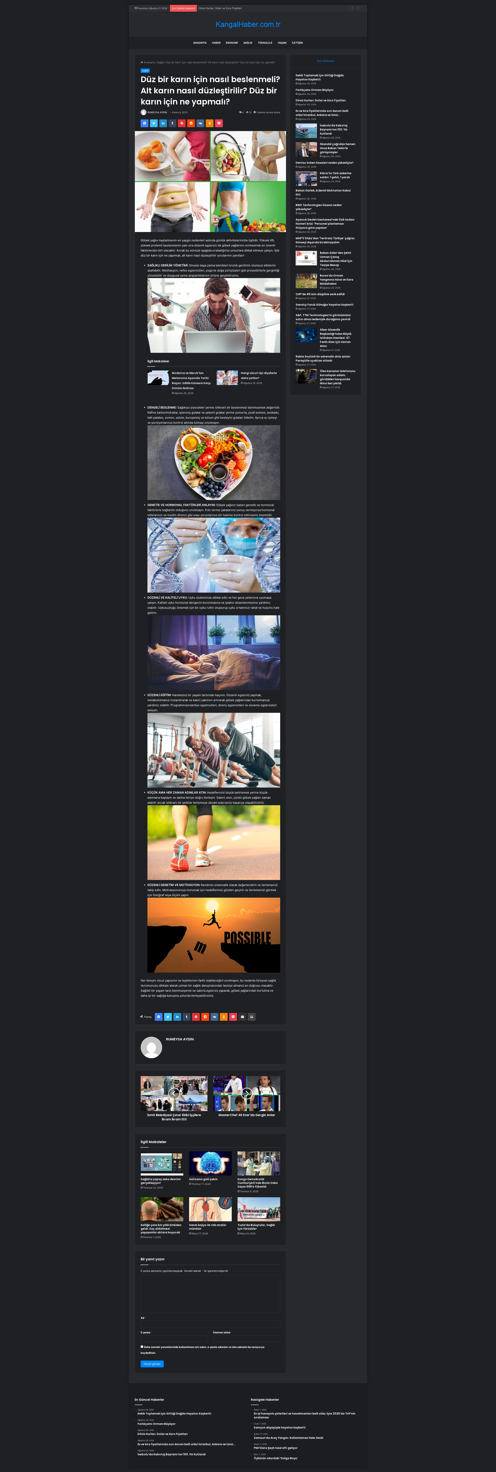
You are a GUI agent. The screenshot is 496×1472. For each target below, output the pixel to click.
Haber (216, 42)
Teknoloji (265, 42)
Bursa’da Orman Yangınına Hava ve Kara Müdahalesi (336, 280)
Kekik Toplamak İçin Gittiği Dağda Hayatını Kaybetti (320, 77)
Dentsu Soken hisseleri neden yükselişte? (325, 163)
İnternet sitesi (221, 1332)
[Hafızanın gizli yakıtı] (210, 1163)
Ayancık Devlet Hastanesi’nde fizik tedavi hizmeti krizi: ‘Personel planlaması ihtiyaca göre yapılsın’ (325, 224)
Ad (143, 1317)
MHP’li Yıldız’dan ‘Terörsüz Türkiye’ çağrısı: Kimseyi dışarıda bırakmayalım (325, 240)
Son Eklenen (325, 61)
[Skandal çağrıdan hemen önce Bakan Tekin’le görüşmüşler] (306, 149)
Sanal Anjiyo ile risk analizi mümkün (207, 1227)
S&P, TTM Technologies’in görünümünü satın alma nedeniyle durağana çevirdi (323, 317)
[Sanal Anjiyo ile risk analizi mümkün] (210, 1209)
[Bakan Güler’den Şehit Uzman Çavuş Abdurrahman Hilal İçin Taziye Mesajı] (306, 258)
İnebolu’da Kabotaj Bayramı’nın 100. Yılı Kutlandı (333, 129)
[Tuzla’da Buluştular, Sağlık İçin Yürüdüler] (259, 1209)
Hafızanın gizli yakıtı (203, 1179)
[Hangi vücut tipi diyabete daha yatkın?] (227, 377)
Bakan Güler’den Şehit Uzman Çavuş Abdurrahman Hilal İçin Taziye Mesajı (336, 259)
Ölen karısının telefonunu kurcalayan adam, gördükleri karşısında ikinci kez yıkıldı (337, 377)
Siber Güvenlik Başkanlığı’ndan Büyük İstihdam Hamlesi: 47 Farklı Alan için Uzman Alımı (335, 338)
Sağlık (247, 42)
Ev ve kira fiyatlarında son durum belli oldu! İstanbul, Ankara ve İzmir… (241, 8)
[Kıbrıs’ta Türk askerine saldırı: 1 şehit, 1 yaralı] (306, 178)
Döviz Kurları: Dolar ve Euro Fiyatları (321, 100)
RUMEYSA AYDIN (157, 112)
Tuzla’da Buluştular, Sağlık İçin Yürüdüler (256, 1227)
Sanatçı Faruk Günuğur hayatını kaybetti (324, 305)
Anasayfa (200, 42)
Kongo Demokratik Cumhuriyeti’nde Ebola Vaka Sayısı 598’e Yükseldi (258, 1183)
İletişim (297, 42)
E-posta (146, 1332)
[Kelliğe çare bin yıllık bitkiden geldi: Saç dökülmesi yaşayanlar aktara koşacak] (162, 1209)
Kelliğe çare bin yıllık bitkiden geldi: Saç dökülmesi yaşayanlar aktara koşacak (161, 1228)
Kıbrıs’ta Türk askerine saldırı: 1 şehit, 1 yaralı (335, 175)
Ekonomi (232, 42)
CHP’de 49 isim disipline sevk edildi (320, 294)
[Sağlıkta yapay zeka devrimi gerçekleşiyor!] (162, 1163)
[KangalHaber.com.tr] (248, 24)
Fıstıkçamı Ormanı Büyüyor (315, 90)
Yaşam (282, 42)
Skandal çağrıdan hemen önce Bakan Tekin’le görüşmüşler (337, 148)
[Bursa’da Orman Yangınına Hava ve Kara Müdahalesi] (306, 281)
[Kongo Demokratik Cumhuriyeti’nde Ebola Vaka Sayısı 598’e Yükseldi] (259, 1163)
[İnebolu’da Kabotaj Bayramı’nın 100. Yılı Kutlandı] (306, 130)
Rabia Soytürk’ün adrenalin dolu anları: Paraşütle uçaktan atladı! (323, 359)
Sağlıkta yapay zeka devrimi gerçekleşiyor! (161, 1181)
